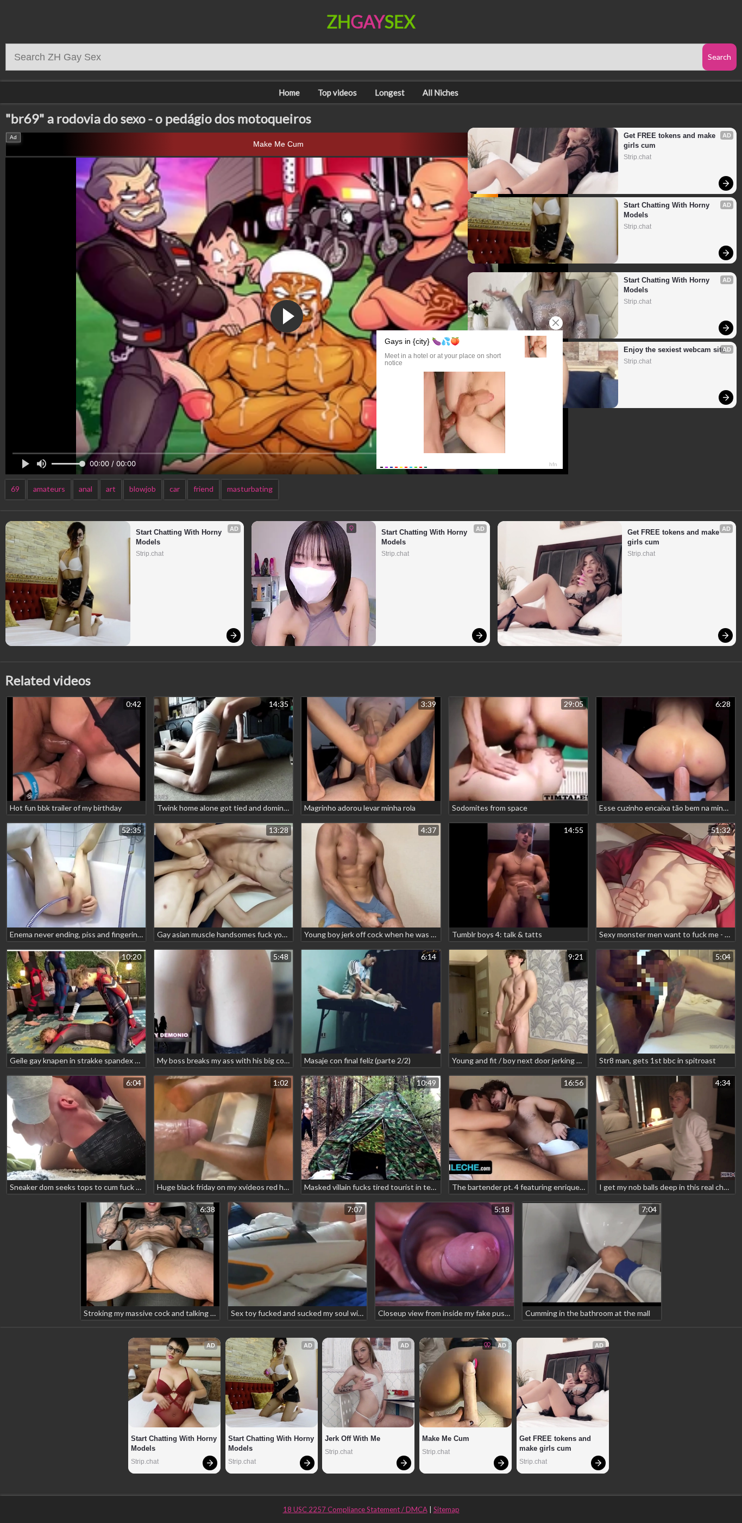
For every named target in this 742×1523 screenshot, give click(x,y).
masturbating (250, 488)
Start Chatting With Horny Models (668, 210)
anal (85, 488)
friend (203, 488)
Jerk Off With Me (352, 1438)
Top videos (337, 92)
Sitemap (446, 1509)
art (111, 488)
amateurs (49, 488)
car (174, 488)
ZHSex (371, 21)
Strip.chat (637, 157)
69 (15, 488)
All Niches (440, 92)
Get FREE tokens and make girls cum (671, 140)
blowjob (142, 488)
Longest (390, 92)
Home (289, 92)
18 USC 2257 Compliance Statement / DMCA (355, 1509)
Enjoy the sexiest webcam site (674, 350)
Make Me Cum (278, 144)
